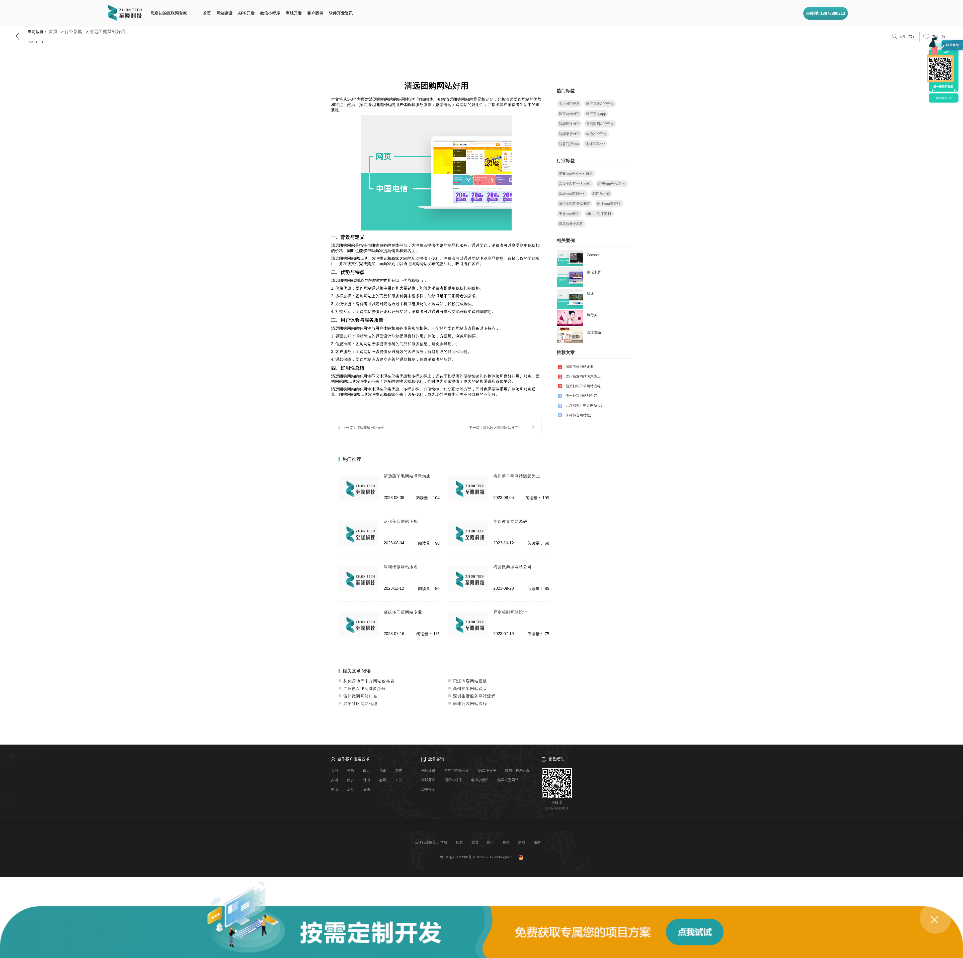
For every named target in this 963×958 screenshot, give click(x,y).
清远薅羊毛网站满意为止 (407, 476)
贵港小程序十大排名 (575, 184)
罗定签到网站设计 (510, 612)
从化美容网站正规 (401, 521)
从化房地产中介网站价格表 (368, 681)
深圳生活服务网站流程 (474, 696)
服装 (459, 842)
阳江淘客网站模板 (469, 681)
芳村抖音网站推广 (580, 415)
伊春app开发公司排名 (576, 174)
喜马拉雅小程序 (571, 224)
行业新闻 (73, 31)
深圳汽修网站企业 (580, 367)
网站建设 (224, 13)
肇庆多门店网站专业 (403, 612)
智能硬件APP (569, 124)
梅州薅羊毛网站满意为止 (516, 476)
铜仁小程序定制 (599, 214)
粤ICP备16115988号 (456, 857)
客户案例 (315, 13)
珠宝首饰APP (569, 114)
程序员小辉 (601, 194)
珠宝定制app (596, 114)
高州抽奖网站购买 (469, 688)
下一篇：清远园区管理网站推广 (493, 427)
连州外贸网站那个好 (581, 396)
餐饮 (506, 842)
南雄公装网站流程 (469, 703)
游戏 (521, 842)
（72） (907, 36)
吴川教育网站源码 (510, 521)
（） (939, 36)
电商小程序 (480, 780)
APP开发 (246, 13)
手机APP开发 (569, 104)
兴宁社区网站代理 (359, 703)
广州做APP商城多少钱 (364, 688)
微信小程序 (270, 13)
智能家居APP (569, 134)
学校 (443, 842)
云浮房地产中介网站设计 (585, 405)
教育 (474, 842)
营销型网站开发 (456, 770)
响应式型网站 (508, 780)
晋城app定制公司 (572, 194)
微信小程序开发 (517, 770)
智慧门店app (569, 144)
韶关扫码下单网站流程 (583, 386)
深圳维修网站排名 (401, 567)
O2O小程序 (487, 770)
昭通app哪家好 (609, 204)
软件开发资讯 (341, 13)
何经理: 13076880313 (825, 13)
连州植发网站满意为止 (583, 376)
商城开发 (294, 13)
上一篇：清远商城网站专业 (363, 427)
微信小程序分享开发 (574, 204)
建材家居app (595, 144)
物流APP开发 (596, 134)
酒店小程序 (453, 780)
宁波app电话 (569, 214)
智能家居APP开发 (600, 124)
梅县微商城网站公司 (512, 567)
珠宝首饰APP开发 (600, 104)
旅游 (537, 842)
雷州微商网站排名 (359, 696)
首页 (207, 13)
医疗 (490, 842)
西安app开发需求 (612, 184)
